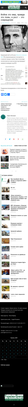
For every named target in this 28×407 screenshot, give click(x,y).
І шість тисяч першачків (18, 294)
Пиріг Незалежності (16, 239)
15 (6, 350)
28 (2, 357)
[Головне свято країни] (5, 248)
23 (10, 353)
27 (25, 353)
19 (21, 350)
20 (25, 350)
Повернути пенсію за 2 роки (19, 215)
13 (25, 347)
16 (10, 350)
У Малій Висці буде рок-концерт (21, 104)
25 (17, 353)
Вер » (5, 359)
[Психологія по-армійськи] (5, 256)
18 (17, 350)
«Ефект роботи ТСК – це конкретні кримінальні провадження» (18, 271)
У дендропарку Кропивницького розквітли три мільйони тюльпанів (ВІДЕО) (18, 165)
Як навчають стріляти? (17, 286)
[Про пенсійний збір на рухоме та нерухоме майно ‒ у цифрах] (5, 181)
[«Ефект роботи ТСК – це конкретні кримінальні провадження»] (5, 272)
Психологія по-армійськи (18, 254)
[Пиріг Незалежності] (5, 241)
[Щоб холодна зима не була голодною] (5, 280)
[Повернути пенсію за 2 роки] (5, 217)
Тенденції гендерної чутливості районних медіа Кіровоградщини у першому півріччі (18, 151)
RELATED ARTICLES (6, 145)
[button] (25, 7)
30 (10, 357)
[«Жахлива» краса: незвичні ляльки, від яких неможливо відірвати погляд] (5, 158)
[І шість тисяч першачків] (5, 296)
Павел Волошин (5, 23)
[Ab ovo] (5, 189)
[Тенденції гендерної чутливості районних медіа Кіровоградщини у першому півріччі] (5, 151)
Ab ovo (13, 187)
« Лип (2, 359)
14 (2, 350)
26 (21, 353)
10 (13, 347)
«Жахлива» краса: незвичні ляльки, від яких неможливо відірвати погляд (17, 158)
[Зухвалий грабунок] (5, 233)
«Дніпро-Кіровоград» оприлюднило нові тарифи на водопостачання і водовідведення (6, 107)
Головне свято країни (17, 246)
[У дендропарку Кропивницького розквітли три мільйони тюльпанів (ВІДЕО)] (5, 166)
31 (13, 357)
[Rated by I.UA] (7, 386)
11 (17, 347)
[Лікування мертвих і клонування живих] (5, 225)
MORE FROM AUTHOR (20, 145)
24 (14, 353)
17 (13, 350)
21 (2, 353)
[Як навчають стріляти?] (5, 288)
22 (6, 353)
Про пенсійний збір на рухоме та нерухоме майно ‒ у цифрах (19, 180)
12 (21, 347)
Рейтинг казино (5, 365)
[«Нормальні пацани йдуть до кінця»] (5, 264)
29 (6, 357)
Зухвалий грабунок (16, 231)
